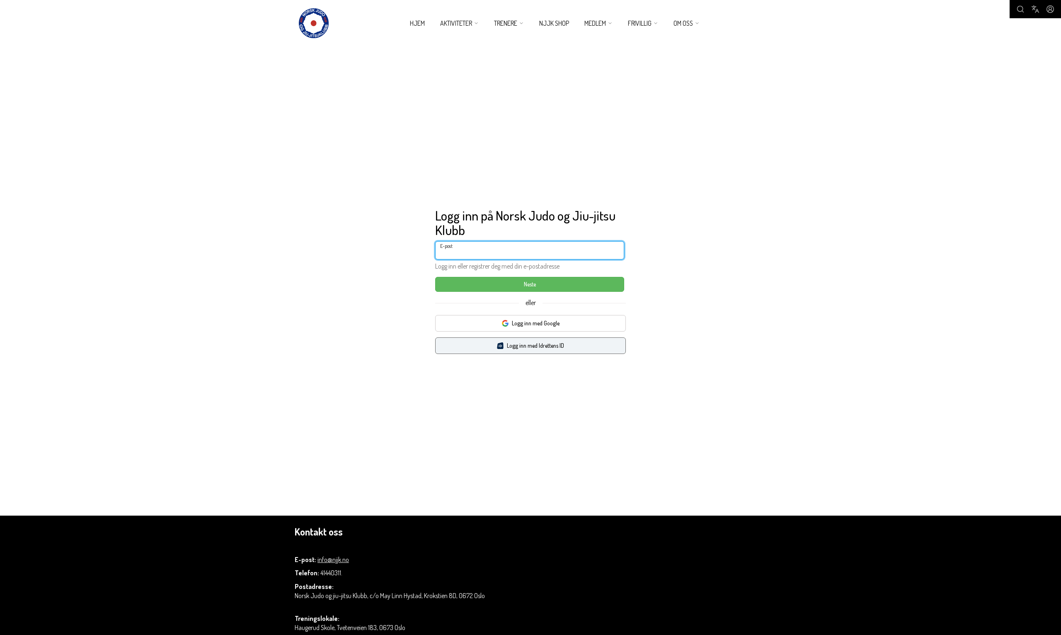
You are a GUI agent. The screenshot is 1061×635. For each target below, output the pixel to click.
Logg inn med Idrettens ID (535, 345)
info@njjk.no (333, 559)
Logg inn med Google (536, 323)
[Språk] (1035, 9)
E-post (446, 246)
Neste (530, 284)
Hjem (417, 23)
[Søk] (1020, 9)
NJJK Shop (554, 23)
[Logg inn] (1050, 9)
